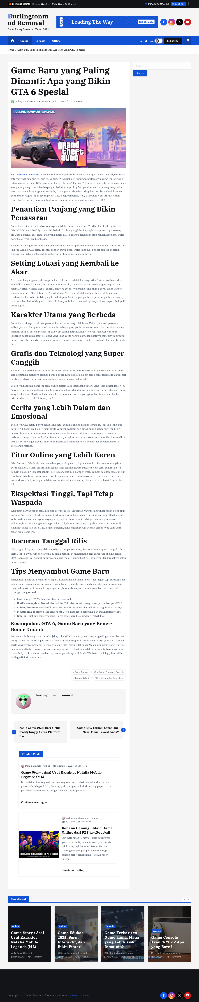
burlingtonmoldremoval (26, 101)
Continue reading (33, 802)
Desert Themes (80, 995)
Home (11, 49)
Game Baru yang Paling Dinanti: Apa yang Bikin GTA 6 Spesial (51, 49)
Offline (56, 40)
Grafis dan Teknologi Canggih (109, 672)
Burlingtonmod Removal (25, 174)
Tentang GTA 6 (82, 677)
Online (24, 40)
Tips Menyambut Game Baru (110, 677)
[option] (29, 934)
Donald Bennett (33, 765)
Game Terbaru (81, 672)
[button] (184, 900)
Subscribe (172, 40)
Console (40, 40)
